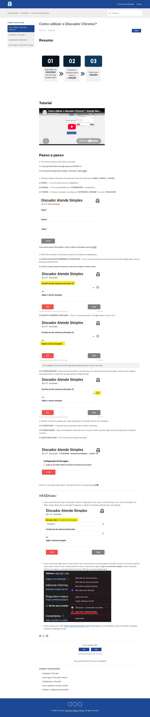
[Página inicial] (10, 5)
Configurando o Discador (18, 40)
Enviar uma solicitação (125, 4)
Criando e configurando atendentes (55, 690)
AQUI (84, 171)
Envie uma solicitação (97, 661)
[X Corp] (44, 636)
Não (96, 649)
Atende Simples (13, 13)
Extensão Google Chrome (40, 13)
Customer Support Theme (74, 710)
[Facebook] (40, 636)
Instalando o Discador (17, 35)
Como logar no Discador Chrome (21, 45)
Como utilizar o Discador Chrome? (18, 29)
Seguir (136, 30)
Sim (84, 649)
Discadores (25, 13)
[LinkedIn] (47, 636)
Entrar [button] (139, 4)
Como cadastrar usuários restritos (55, 686)
